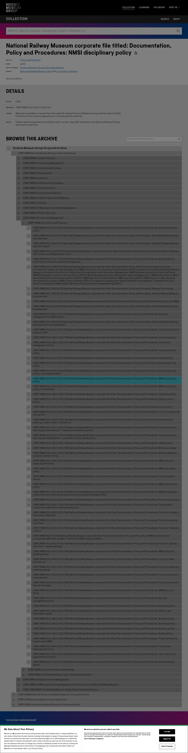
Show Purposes (167, 746)
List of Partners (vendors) (93, 739)
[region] (94, 739)
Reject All (167, 739)
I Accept (167, 732)
